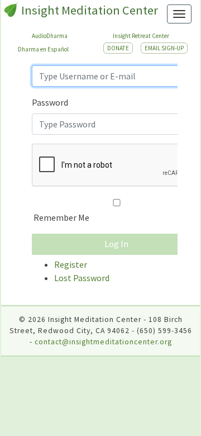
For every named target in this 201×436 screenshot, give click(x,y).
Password (50, 102)
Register (70, 264)
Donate (118, 48)
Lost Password (81, 277)
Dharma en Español (43, 49)
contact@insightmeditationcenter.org (103, 342)
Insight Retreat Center (141, 36)
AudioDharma (50, 36)
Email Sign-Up (164, 48)
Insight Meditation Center (89, 10)
